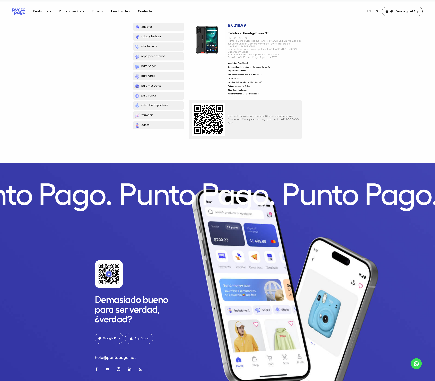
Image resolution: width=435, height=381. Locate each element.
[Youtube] (108, 369)
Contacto (145, 11)
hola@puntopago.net (115, 358)
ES (376, 11)
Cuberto (335, 369)
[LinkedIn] (130, 369)
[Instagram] (119, 369)
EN (369, 11)
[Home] (18, 11)
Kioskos (97, 11)
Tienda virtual (120, 11)
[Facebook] (97, 369)
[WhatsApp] (141, 369)
